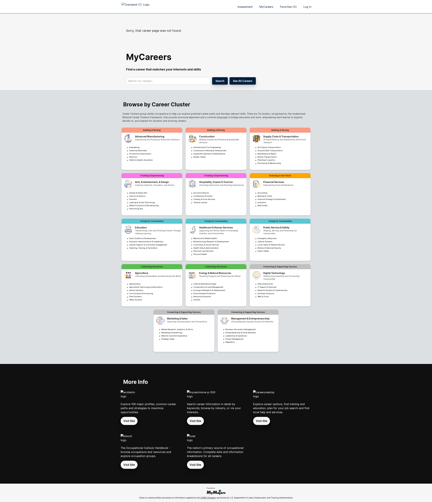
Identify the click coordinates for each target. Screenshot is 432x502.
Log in (307, 6)
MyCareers (266, 6)
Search (219, 81)
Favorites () (288, 6)
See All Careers (242, 81)
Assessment (245, 6)
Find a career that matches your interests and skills (163, 69)
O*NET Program (207, 497)
